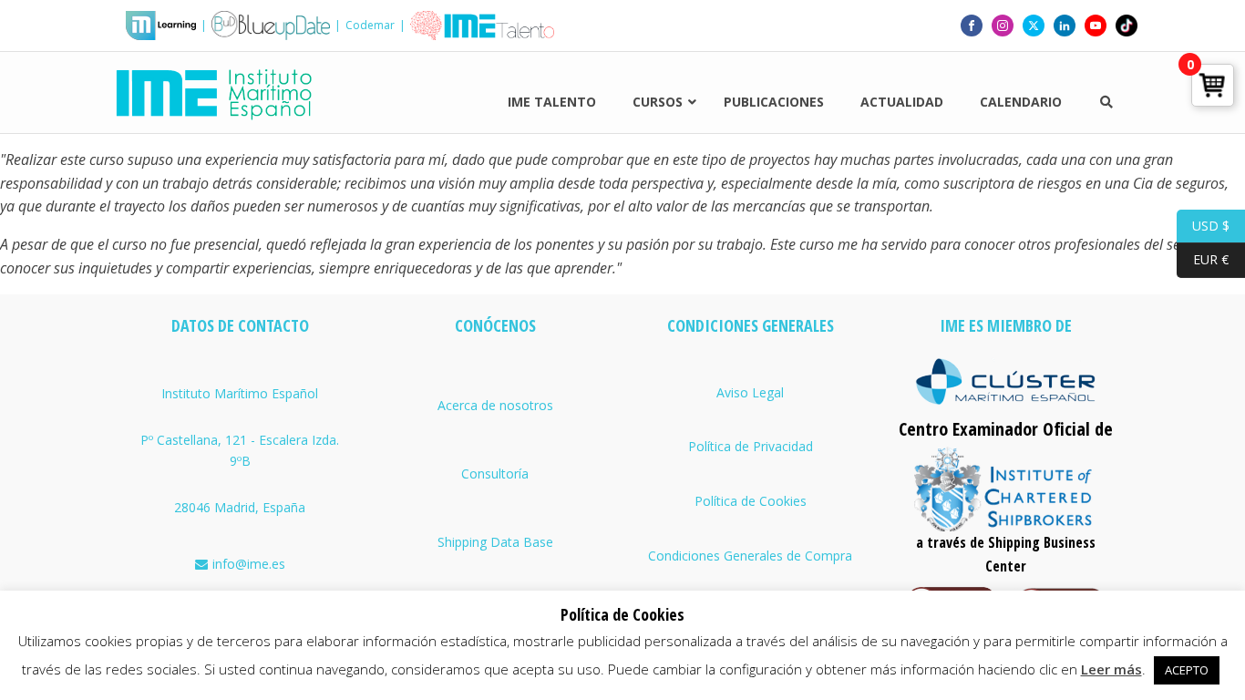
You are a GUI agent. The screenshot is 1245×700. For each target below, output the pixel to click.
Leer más (1111, 669)
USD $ (1203, 224)
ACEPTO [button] (1187, 670)
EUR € (1203, 259)
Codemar (370, 25)
